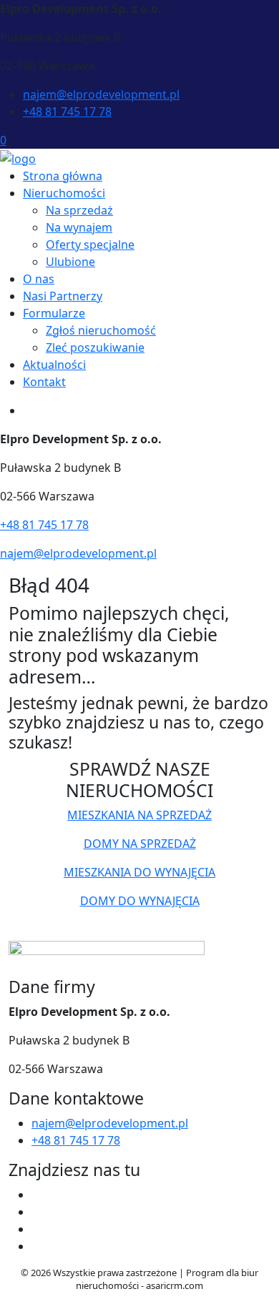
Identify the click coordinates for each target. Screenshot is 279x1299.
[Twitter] (37, 1212)
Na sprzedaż (79, 210)
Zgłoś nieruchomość (101, 330)
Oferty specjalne (90, 244)
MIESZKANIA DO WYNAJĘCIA (139, 872)
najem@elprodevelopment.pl (101, 94)
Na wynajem (79, 227)
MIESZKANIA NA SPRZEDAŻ (139, 815)
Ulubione (70, 262)
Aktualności (54, 364)
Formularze (54, 313)
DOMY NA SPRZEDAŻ (140, 843)
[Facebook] (37, 1194)
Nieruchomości (64, 193)
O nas (38, 279)
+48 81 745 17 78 (67, 111)
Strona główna (62, 176)
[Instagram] (37, 1246)
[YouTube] (37, 1229)
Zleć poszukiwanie (95, 347)
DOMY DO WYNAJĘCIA (140, 901)
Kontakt (44, 382)
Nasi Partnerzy (62, 296)
